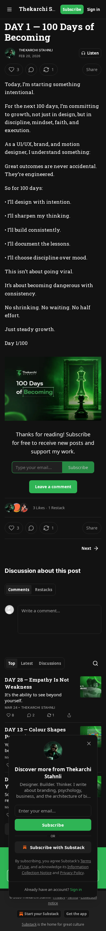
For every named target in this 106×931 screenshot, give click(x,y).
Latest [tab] (27, 663)
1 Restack (56, 507)
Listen (93, 53)
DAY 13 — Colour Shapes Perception (35, 733)
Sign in (93, 9)
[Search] (95, 663)
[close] (89, 743)
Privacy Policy (72, 872)
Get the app (76, 913)
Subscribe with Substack (57, 847)
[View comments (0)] (31, 69)
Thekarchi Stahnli (36, 50)
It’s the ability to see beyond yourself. (33, 697)
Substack (29, 924)
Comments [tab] (18, 589)
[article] (53, 697)
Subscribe (72, 9)
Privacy (59, 897)
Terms (73, 897)
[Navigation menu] (9, 9)
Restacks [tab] (43, 589)
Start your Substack (41, 913)
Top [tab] (11, 663)
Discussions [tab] (50, 663)
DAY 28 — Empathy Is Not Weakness (37, 683)
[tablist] (30, 590)
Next (86, 548)
